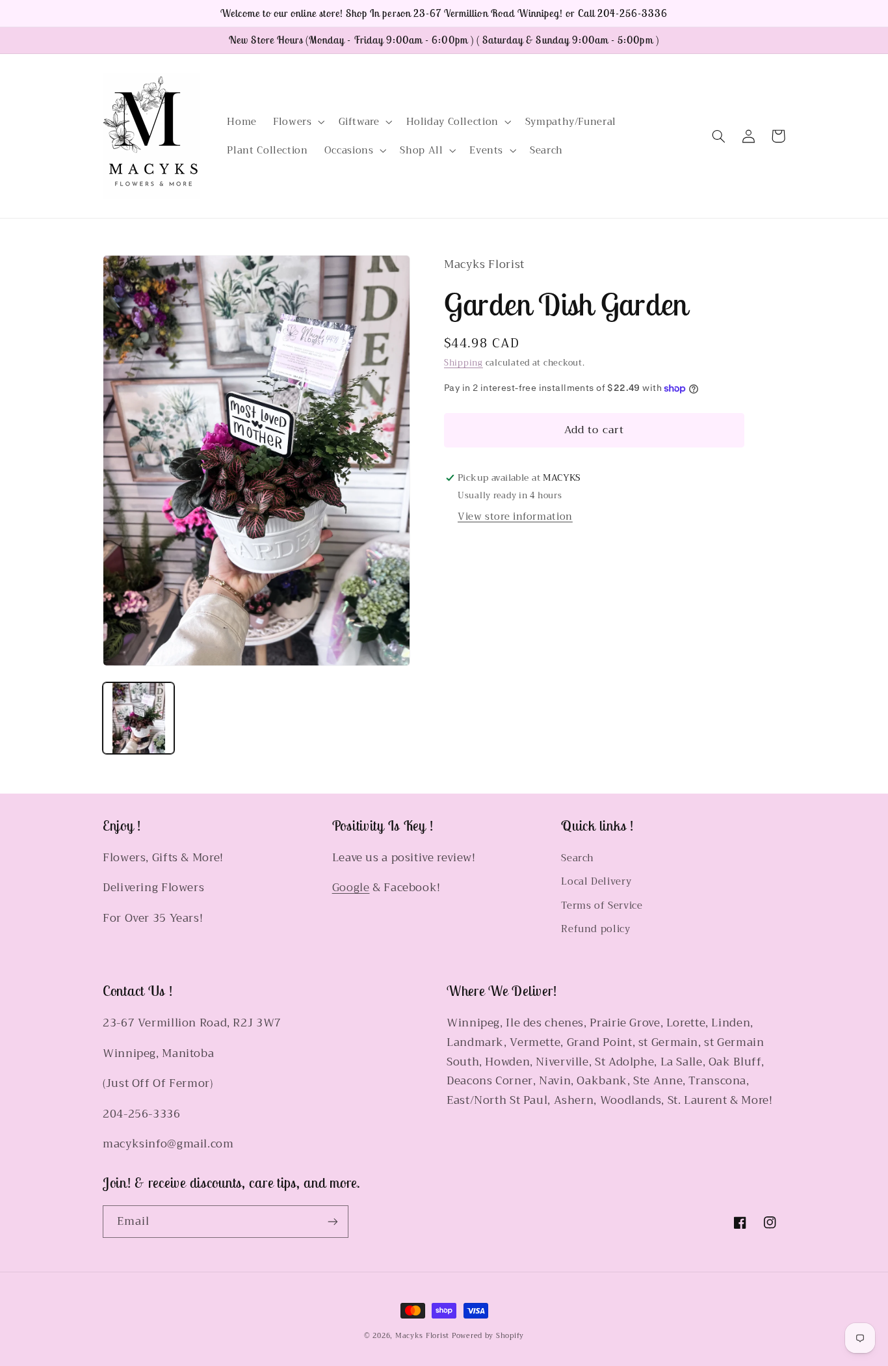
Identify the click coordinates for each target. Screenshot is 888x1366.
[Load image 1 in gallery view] (138, 718)
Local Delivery (596, 881)
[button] (297, 121)
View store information (515, 516)
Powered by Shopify (488, 1336)
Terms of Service (601, 905)
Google (351, 887)
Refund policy (595, 928)
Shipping (463, 363)
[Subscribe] (333, 1221)
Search (577, 858)
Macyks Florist (422, 1336)
